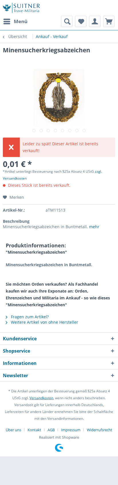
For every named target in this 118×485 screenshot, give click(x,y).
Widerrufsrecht (99, 429)
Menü (20, 21)
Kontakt (34, 429)
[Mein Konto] (95, 21)
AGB (51, 429)
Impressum (70, 429)
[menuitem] (15, 21)
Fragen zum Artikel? (29, 316)
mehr (94, 226)
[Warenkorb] (109, 21)
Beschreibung (16, 221)
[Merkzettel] (80, 21)
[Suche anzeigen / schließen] (66, 21)
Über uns (13, 429)
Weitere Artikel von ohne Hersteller (44, 322)
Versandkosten (41, 397)
